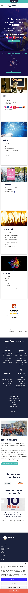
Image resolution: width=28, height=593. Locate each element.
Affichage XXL (8, 189)
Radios (2, 549)
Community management (11, 150)
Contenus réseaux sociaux (11, 289)
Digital (2, 551)
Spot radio (7, 276)
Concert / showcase (10, 241)
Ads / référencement (10, 148)
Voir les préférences (14, 587)
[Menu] (2, 5)
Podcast (7, 278)
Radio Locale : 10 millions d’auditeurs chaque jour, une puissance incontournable (13, 514)
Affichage (3, 552)
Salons (6, 244)
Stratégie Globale (5, 548)
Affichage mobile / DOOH (11, 187)
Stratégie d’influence (10, 152)
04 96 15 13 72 (15, 590)
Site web (7, 155)
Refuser (14, 583)
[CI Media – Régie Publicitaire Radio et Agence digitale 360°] (15, 5)
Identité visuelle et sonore (11, 282)
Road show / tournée (10, 237)
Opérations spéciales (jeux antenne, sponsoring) (14, 103)
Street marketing (9, 232)
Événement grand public (11, 239)
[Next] (25, 484)
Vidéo (6, 280)
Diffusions (7, 100)
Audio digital (8, 145)
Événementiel (4, 554)
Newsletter (7, 285)
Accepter (14, 579)
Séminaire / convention (11, 242)
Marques (7, 99)
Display (7, 143)
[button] (26, 563)
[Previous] (2, 484)
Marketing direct (9, 154)
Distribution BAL (9, 234)
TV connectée (8, 147)
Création (3, 555)
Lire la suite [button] (14, 322)
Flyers (6, 287)
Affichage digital (9, 191)
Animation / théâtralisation (11, 235)
